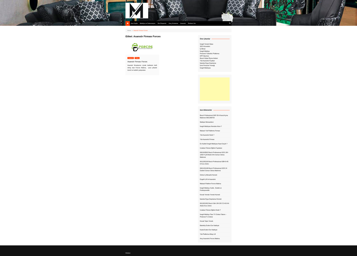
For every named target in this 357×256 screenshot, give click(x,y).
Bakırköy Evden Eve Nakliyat (209, 225)
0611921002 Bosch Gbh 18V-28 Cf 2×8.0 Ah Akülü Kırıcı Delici (214, 205)
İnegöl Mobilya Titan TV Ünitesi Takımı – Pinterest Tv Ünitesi (213, 216)
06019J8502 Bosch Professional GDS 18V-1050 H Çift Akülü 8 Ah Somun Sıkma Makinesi (214, 155)
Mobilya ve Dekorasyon (147, 23)
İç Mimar (202, 49)
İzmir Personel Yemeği (207, 65)
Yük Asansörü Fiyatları (207, 61)
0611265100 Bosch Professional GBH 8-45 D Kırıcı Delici (214, 163)
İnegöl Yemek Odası (206, 44)
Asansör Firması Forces (137, 62)
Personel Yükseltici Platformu (209, 53)
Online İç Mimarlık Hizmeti (208, 175)
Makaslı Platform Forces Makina (210, 183)
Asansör (183, 23)
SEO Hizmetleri (205, 46)
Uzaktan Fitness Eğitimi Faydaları (211, 148)
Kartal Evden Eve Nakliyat (208, 230)
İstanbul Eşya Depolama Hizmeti (210, 199)
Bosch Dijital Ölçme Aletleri (209, 58)
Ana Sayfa (134, 23)
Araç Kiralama (173, 23)
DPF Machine (204, 56)
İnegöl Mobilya (205, 51)
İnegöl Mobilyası (205, 68)
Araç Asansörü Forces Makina (210, 238)
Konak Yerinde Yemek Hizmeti (210, 194)
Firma (137, 58)
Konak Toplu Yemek (206, 221)
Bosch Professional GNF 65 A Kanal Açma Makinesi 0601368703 (214, 117)
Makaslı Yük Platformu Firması (210, 131)
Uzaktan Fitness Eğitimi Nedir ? (210, 210)
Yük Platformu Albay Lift (208, 234)
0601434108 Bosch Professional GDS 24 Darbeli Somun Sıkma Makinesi (213, 169)
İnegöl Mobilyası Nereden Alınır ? (211, 126)
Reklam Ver (192, 23)
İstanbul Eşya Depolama (208, 63)
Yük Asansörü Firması (207, 139)
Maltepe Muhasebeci (207, 122)
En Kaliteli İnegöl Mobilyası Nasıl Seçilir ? (213, 144)
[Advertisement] (215, 89)
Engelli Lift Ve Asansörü (208, 179)
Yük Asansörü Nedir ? (207, 135)
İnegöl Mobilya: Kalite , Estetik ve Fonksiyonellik (211, 189)
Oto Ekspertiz (162, 23)
